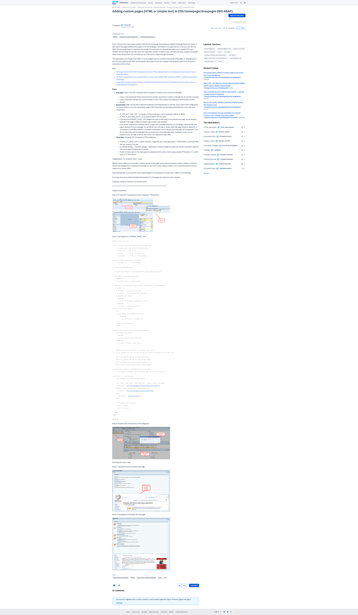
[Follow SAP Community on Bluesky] (224, 612)
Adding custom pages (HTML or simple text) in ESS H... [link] (181, 7)
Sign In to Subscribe (237, 15)
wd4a (159, 577)
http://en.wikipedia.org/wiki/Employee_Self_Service (143, 385)
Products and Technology (138, 3)
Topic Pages (191, 3)
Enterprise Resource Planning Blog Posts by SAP (221, 117)
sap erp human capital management (146, 577)
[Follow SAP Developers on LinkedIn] (231, 612)
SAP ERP (115, 37)
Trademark (164, 612)
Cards (219, 52)
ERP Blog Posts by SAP (159, 7)
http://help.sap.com (134, 396)
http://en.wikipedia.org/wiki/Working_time (140, 390)
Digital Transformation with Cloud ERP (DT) (215, 58)
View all (206, 173)
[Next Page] (226, 63)
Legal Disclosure (154, 612)
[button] (238, 28)
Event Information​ (208, 61)
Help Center (182, 3)
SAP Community (116, 7)
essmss (132, 577)
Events (174, 3)
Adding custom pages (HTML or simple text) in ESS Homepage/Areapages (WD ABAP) (172, 11)
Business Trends (238, 48)
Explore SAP (234, 3)
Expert (220, 61)
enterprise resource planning (120, 577)
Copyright (144, 612)
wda (165, 577)
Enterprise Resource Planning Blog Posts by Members (223, 77)
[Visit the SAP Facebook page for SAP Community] (221, 612)
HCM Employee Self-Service (147, 37)
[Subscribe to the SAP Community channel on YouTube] (227, 612)
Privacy (128, 612)
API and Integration (209, 48)
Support (171, 612)
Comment (119, 603)
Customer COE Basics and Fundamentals (215, 55)
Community (124, 2)
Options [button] (229, 19)
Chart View (227, 52)
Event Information (234, 58)
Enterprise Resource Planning (144, 7)
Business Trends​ (208, 52)
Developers (158, 3)
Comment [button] (194, 585)
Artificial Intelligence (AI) (224, 48)
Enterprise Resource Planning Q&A (216, 88)
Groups (150, 3)
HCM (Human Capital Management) (129, 37)
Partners (167, 3)
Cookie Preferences (182, 612)
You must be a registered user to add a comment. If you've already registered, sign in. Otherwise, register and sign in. (153, 599)
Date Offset (232, 55)
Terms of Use (136, 612)
